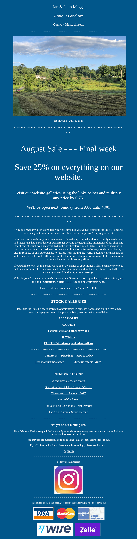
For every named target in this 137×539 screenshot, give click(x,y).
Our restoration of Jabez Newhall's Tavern (68, 387)
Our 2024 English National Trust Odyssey (68, 405)
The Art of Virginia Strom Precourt (68, 412)
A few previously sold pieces (68, 380)
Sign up (69, 451)
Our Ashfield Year (68, 399)
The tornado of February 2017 (68, 393)
